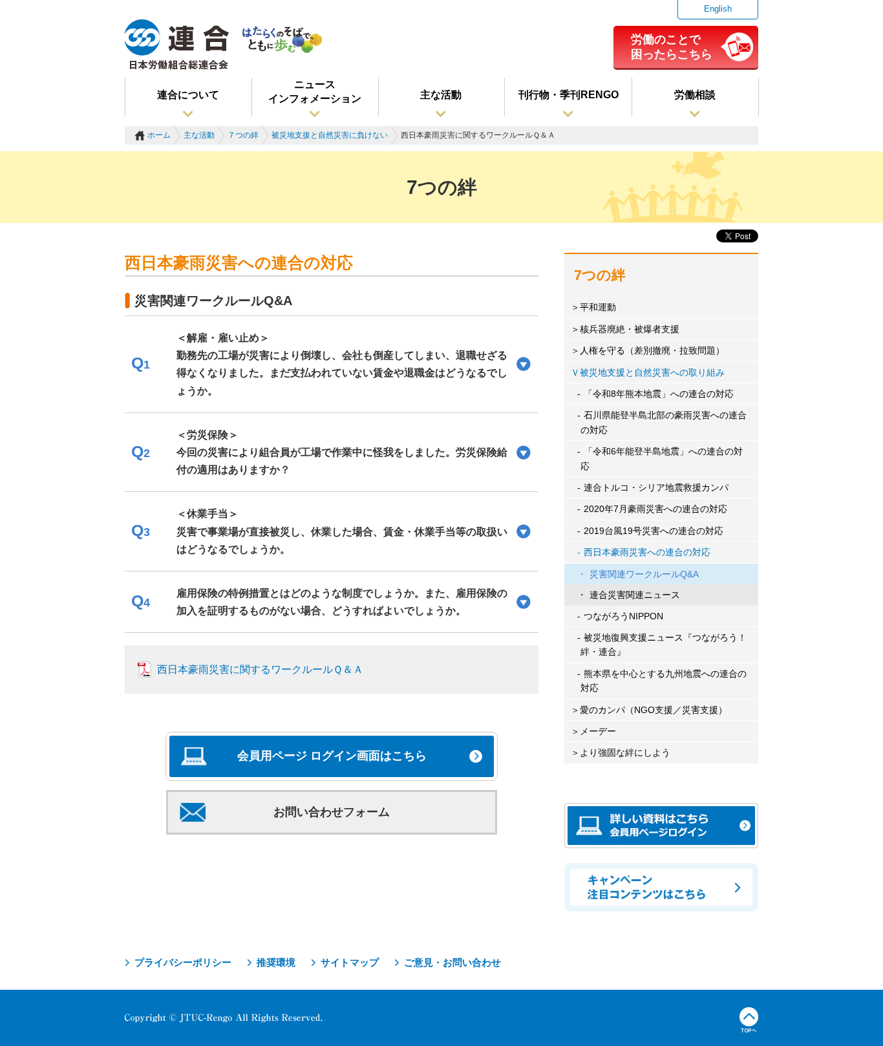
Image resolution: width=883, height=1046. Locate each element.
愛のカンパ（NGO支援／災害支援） (653, 710)
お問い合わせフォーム (331, 812)
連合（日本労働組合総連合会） (177, 44)
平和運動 (598, 307)
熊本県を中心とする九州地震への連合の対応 (663, 680)
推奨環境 (276, 962)
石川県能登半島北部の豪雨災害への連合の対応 (663, 422)
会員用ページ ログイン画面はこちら (332, 755)
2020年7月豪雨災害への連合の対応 (655, 509)
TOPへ (748, 1020)
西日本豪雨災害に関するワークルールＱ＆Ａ (260, 669)
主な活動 (441, 94)
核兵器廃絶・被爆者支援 (629, 329)
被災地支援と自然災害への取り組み (652, 372)
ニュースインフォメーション (314, 91)
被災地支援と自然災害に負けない (329, 135)
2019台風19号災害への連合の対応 (653, 531)
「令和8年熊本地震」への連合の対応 (659, 394)
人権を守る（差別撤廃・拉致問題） (652, 350)
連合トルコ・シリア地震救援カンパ (656, 487)
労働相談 (695, 94)
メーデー (598, 731)
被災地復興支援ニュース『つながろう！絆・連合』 (663, 644)
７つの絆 (243, 135)
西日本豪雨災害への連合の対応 (647, 552)
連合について (188, 94)
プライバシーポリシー (182, 962)
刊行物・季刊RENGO (568, 94)
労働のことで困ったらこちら (671, 46)
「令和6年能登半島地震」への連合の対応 (661, 458)
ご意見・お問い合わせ (452, 962)
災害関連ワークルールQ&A (644, 574)
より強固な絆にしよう (625, 752)
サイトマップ (350, 962)
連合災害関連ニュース (635, 595)
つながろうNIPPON (623, 616)
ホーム (159, 135)
